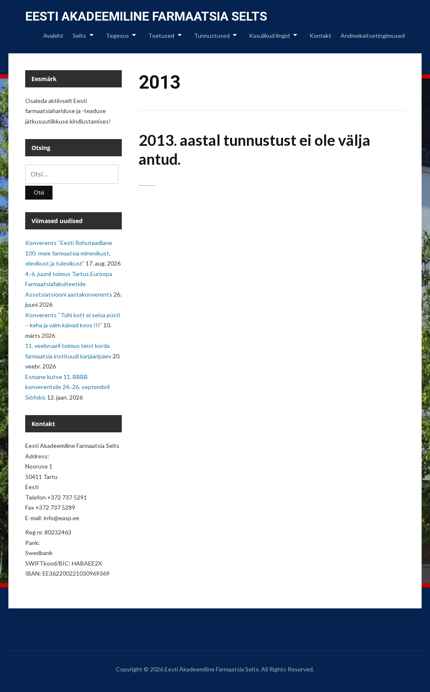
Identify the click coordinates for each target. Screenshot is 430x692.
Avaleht (53, 35)
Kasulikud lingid (269, 35)
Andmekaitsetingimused (373, 35)
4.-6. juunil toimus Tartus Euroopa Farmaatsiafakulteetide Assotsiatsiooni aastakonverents (68, 284)
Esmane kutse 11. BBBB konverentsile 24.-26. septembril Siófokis (67, 387)
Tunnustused (212, 35)
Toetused (161, 35)
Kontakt (320, 35)
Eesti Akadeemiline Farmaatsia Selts (146, 16)
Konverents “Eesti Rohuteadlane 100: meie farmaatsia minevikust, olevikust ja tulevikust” (68, 253)
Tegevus (117, 35)
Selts (79, 35)
